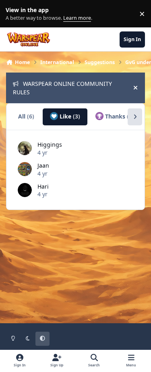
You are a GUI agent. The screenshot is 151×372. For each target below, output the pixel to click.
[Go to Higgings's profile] (25, 148)
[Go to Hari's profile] (25, 190)
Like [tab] (69, 116)
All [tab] (26, 116)
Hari (43, 186)
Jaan (43, 165)
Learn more (15, 14)
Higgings (49, 144)
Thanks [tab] (118, 116)
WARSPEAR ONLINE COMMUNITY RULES (62, 88)
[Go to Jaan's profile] (25, 169)
